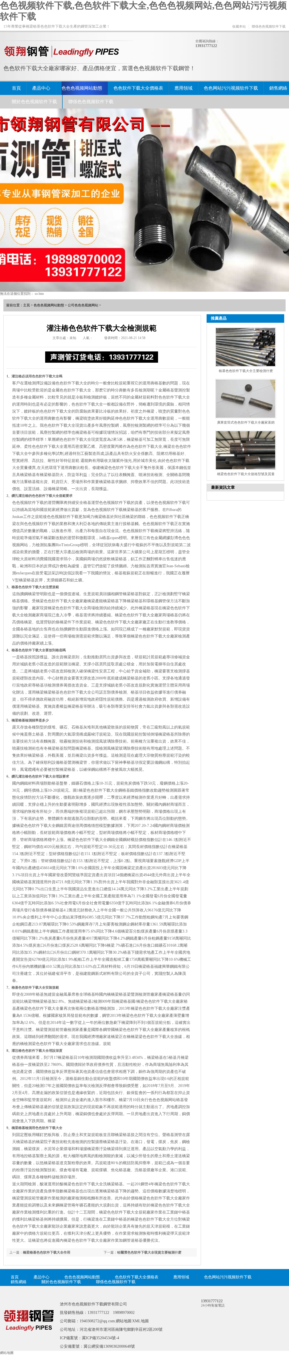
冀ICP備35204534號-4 (100, 1338)
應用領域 (183, 88)
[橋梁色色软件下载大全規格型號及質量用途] (245, 450)
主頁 (26, 305)
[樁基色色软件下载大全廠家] (28, 1339)
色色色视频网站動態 (82, 88)
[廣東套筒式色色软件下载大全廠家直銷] (245, 398)
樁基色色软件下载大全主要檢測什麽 (246, 371)
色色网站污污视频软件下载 (231, 88)
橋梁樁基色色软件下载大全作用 (46, 1252)
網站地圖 (124, 1321)
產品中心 (41, 88)
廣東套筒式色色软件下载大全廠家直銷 (246, 422)
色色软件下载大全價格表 (138, 88)
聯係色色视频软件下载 (269, 26)
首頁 (16, 88)
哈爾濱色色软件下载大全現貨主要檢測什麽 (149, 1252)
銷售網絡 (278, 88)
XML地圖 (140, 1321)
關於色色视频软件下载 (34, 101)
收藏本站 (239, 26)
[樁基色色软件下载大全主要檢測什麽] (245, 347)
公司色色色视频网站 (83, 305)
